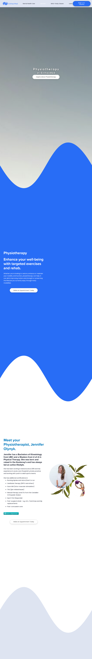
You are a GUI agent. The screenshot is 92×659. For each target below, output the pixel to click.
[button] (36, 3)
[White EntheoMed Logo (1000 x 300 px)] (10, 3)
